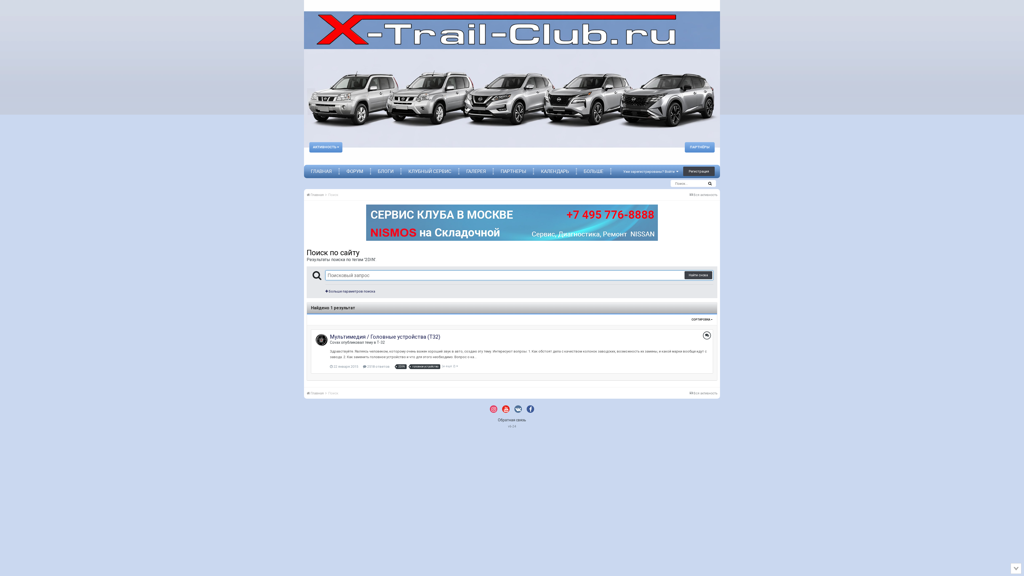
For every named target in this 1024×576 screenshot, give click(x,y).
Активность (325, 147)
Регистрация (699, 171)
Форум (354, 171)
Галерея (476, 171)
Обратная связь (512, 420)
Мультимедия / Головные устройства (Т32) (385, 337)
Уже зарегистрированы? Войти (649, 172)
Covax (335, 342)
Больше (593, 171)
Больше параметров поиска (351, 291)
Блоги (386, 171)
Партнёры (700, 147)
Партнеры (513, 171)
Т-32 (381, 342)
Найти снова (698, 275)
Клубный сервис (429, 171)
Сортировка (701, 319)
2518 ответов (378, 367)
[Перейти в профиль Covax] (321, 340)
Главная (321, 171)
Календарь (555, 171)
